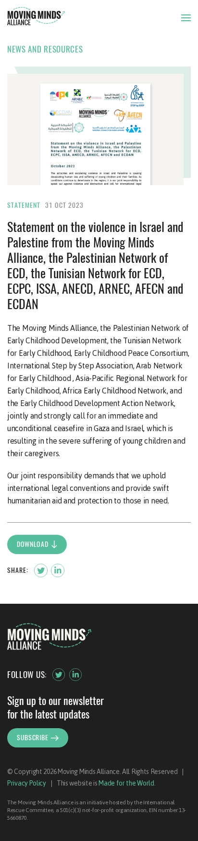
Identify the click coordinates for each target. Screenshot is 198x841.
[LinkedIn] (75, 674)
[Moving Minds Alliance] (36, 18)
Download (33, 544)
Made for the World (126, 783)
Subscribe (32, 737)
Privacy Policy (26, 783)
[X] (58, 674)
